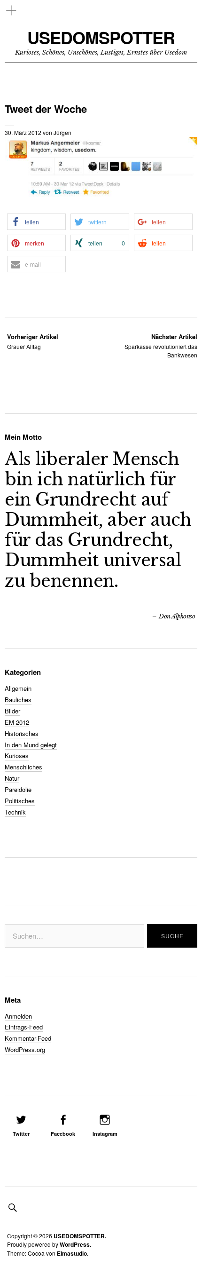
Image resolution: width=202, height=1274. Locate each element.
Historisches (22, 733)
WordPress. (75, 1244)
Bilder (12, 710)
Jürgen (62, 132)
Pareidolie (18, 789)
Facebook (63, 1133)
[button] (36, 222)
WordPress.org (25, 1049)
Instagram (105, 1133)
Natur (12, 778)
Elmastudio (72, 1253)
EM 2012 (17, 722)
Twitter (21, 1133)
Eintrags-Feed (24, 1026)
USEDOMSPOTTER (101, 37)
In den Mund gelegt (31, 744)
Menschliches (23, 766)
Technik (15, 811)
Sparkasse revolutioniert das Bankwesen (160, 345)
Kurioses (17, 755)
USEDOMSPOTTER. (80, 1236)
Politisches (20, 800)
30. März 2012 (23, 132)
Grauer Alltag (32, 341)
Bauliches (18, 699)
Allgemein (18, 688)
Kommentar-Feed (28, 1038)
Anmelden (18, 1016)
